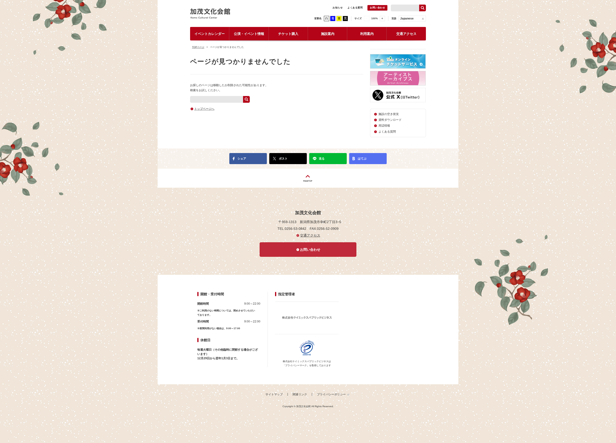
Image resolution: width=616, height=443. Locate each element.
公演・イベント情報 (249, 34)
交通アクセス (406, 34)
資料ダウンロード (390, 120)
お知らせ (338, 7)
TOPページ (198, 47)
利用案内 (367, 34)
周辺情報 (384, 125)
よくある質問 (355, 7)
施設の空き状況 (389, 114)
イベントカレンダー (209, 34)
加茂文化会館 (210, 13)
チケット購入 (288, 34)
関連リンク (300, 394)
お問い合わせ (377, 7)
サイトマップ (274, 394)
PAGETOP (308, 178)
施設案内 (327, 34)
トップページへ (204, 108)
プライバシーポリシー (331, 394)
